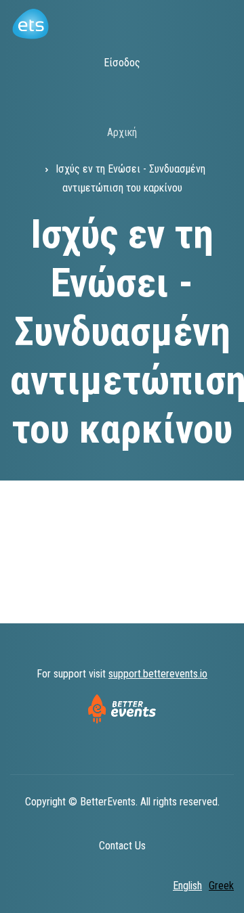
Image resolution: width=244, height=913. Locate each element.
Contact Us (122, 845)
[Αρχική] (30, 22)
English (187, 885)
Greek (221, 885)
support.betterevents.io (157, 673)
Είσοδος (122, 62)
